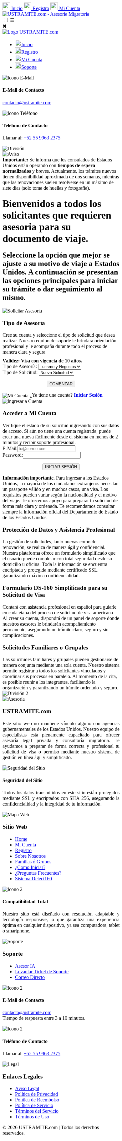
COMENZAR (61, 384)
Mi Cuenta (69, 8)
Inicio (16, 8)
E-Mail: (10, 448)
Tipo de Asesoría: (20, 366)
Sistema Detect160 (33, 878)
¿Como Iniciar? (30, 867)
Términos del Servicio (36, 1111)
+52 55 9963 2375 (42, 137)
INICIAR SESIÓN (61, 467)
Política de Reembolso (37, 1099)
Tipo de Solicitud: (20, 372)
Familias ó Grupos (33, 861)
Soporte (29, 67)
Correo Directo (30, 977)
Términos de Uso (32, 1116)
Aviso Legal (27, 1088)
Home (21, 839)
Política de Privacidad (36, 1094)
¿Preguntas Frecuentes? (38, 873)
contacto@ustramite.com (27, 102)
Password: (13, 455)
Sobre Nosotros (30, 856)
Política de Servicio (34, 1105)
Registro (40, 8)
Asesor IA (25, 966)
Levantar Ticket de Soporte (42, 971)
